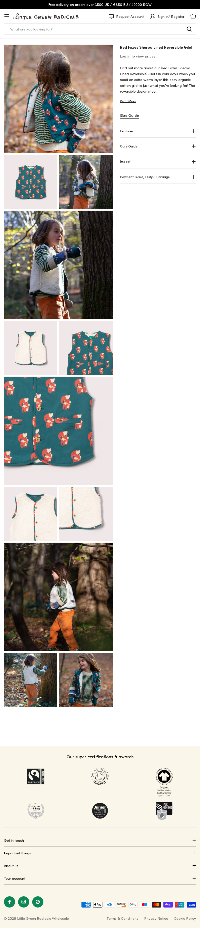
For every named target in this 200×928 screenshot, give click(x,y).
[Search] (189, 29)
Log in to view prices (137, 56)
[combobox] (100, 29)
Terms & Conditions (122, 918)
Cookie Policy (185, 918)
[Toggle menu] (7, 16)
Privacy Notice (156, 918)
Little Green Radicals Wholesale (43, 918)
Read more (128, 101)
